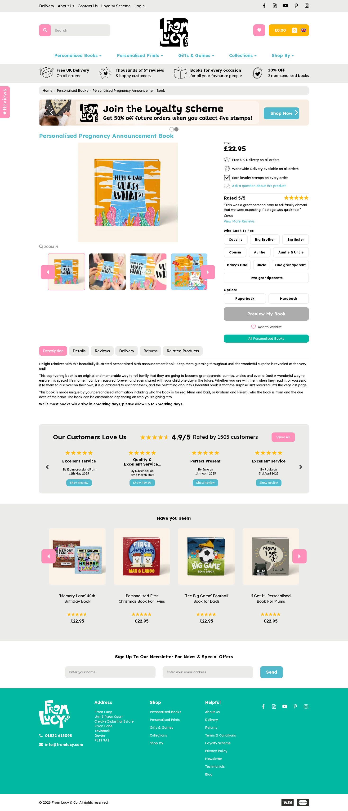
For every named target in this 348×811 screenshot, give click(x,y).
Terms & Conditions (220, 735)
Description (53, 351)
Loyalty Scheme (218, 743)
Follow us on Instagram (307, 6)
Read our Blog (275, 6)
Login (139, 6)
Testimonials (215, 766)
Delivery (126, 351)
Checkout (280, 30)
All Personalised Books (266, 338)
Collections (158, 735)
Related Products (183, 351)
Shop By (156, 743)
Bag (300, 30)
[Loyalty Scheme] (174, 112)
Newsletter (213, 759)
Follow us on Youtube (286, 6)
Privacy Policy (216, 751)
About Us (212, 712)
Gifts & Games (161, 727)
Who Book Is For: (239, 231)
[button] (48, 113)
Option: (230, 290)
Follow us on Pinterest (296, 6)
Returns (150, 351)
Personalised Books (165, 712)
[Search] (45, 30)
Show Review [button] (79, 482)
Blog (208, 774)
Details (79, 351)
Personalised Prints (165, 720)
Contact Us (88, 6)
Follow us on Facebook (264, 6)
